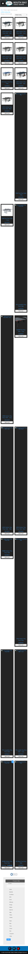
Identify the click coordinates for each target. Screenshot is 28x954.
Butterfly (11, 891)
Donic (10, 899)
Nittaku (10, 907)
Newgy (10, 904)
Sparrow (11, 909)
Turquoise (12, 933)
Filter (8, 939)
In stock (10, 883)
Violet (11, 936)
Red (10, 931)
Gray (11, 925)
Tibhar (10, 914)
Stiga (10, 912)
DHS (10, 897)
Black (11, 920)
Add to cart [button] (7, 37)
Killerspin (11, 902)
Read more (7, 63)
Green (11, 928)
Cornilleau (11, 894)
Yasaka (10, 917)
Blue (10, 923)
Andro (10, 889)
